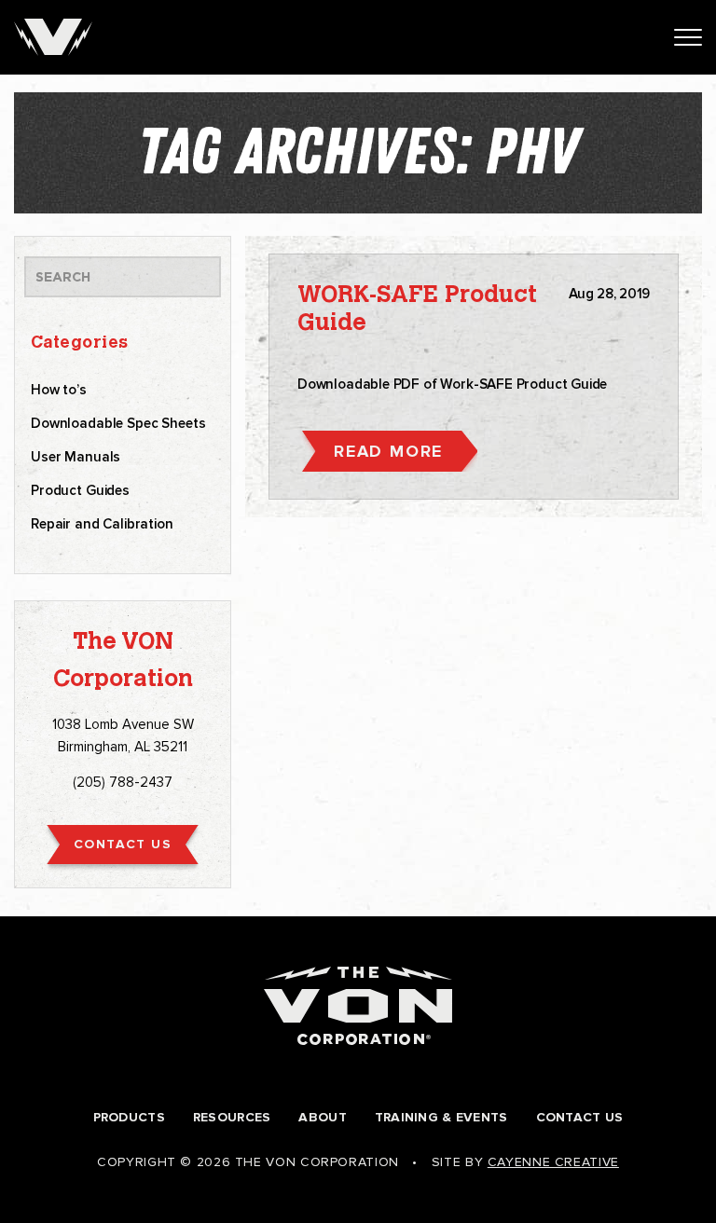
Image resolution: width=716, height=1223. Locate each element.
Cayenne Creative (553, 1162)
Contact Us (580, 1117)
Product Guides (80, 490)
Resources (232, 1117)
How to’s (59, 389)
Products (129, 1117)
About (322, 1117)
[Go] (193, 276)
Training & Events (441, 1117)
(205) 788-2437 (122, 782)
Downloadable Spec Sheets (118, 423)
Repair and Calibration (102, 523)
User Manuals (75, 456)
